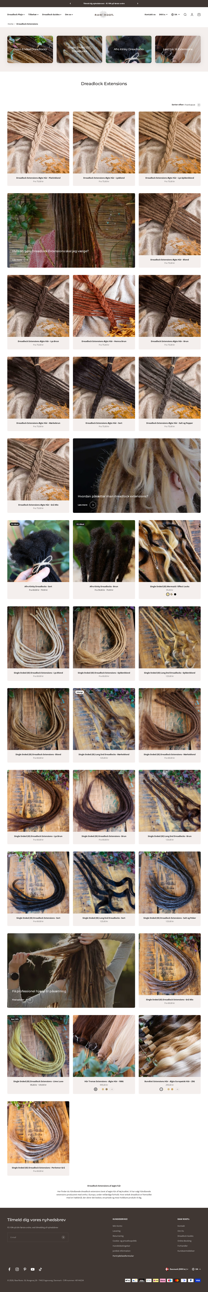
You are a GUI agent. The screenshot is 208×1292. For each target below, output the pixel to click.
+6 (177, 1089)
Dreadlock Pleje (15, 14)
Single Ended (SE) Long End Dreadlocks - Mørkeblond (104, 754)
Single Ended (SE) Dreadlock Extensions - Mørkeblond (170, 754)
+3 (112, 1089)
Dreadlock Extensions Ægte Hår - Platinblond (38, 177)
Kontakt (181, 1226)
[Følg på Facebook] (9, 1269)
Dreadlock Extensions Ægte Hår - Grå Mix (38, 504)
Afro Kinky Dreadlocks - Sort (38, 586)
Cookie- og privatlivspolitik (125, 1240)
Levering (116, 1231)
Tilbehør (32, 14)
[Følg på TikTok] (40, 1269)
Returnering (118, 1236)
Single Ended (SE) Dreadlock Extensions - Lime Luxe (38, 1081)
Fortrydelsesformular (123, 1255)
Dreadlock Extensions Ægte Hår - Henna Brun (104, 341)
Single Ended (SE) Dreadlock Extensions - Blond (38, 754)
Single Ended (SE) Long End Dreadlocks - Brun (170, 836)
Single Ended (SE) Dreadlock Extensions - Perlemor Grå (38, 1167)
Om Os (181, 1231)
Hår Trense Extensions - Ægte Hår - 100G (104, 1081)
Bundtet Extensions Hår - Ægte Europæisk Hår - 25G (170, 1081)
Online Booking (184, 1240)
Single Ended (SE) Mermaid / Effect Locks (169, 586)
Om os (68, 14)
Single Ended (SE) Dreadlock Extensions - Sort (38, 918)
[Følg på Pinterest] (25, 1269)
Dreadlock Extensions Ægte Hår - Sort (104, 423)
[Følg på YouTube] (33, 1269)
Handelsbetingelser (121, 1245)
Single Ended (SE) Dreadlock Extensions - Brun (104, 836)
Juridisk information (121, 1250)
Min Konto (117, 1226)
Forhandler (183, 1245)
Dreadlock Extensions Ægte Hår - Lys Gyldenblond (169, 177)
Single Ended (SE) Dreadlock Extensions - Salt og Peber (169, 918)
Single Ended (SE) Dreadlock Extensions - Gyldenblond (104, 672)
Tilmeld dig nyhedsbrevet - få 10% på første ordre (104, 3)
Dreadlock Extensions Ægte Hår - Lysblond (104, 177)
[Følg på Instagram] (17, 1269)
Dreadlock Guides (51, 14)
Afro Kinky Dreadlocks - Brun (104, 586)
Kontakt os (150, 14)
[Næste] (137, 3)
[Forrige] (70, 3)
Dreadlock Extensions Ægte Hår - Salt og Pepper (169, 423)
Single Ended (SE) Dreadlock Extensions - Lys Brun (38, 836)
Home (10, 23)
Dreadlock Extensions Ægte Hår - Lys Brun (38, 341)
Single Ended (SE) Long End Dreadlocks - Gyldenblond (169, 672)
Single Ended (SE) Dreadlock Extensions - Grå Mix (169, 999)
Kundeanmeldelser (186, 1250)
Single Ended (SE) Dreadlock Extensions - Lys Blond (38, 672)
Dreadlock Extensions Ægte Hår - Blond (169, 259)
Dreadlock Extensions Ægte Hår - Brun (170, 341)
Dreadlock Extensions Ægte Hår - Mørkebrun (38, 423)
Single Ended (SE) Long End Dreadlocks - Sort (104, 918)
